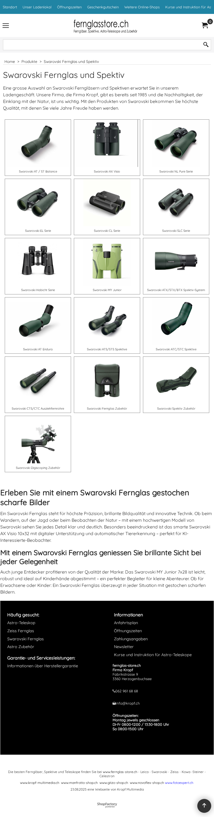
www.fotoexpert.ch (179, 783)
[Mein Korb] (204, 25)
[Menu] (6, 26)
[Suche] (205, 44)
